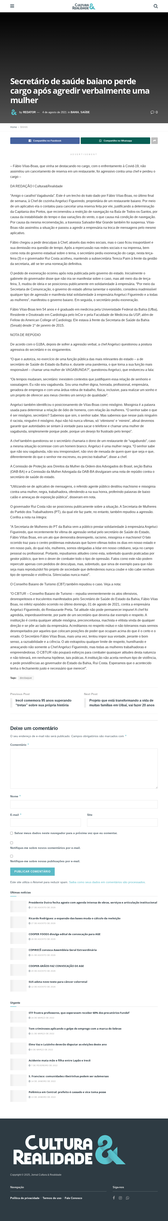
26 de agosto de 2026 (43, 939)
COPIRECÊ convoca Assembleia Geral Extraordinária (63, 950)
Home (13, 127)
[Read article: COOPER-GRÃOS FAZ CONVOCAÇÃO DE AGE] (18, 970)
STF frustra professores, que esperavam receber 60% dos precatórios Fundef (79, 1013)
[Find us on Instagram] (120, 1198)
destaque (26, 678)
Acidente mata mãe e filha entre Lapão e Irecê (60, 1060)
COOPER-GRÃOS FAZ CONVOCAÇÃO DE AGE (56, 966)
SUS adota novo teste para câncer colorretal (58, 982)
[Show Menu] (12, 6)
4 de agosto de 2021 (54, 112)
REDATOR (29, 112)
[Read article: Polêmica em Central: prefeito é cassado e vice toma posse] (18, 1096)
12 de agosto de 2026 (43, 987)
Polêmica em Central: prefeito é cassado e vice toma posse (67, 1092)
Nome (15, 796)
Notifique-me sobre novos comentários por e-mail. (45, 847)
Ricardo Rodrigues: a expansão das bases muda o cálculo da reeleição (74, 918)
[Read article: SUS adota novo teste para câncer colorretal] (18, 986)
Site (89, 814)
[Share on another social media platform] (154, 140)
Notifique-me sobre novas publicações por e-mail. (45, 861)
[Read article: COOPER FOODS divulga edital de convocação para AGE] (18, 938)
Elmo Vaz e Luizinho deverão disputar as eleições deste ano (68, 1044)
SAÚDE (85, 112)
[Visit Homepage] (84, 6)
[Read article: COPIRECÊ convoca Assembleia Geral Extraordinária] (18, 954)
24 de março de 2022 (42, 1018)
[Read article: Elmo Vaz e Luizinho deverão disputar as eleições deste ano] (18, 1048)
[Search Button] (156, 6)
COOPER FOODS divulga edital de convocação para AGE (64, 934)
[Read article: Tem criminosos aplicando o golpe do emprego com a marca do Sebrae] (18, 1032)
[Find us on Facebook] (114, 1198)
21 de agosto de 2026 (43, 955)
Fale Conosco (73, 1198)
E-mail (16, 815)
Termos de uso (52, 1198)
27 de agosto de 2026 (43, 907)
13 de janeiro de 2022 (43, 1097)
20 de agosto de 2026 (43, 971)
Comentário (19, 745)
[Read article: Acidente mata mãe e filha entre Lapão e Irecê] (18, 1064)
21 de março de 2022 (42, 1033)
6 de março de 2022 (42, 1049)
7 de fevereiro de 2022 (44, 1065)
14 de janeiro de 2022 (43, 1081)
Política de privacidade (24, 1198)
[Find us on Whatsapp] (127, 1198)
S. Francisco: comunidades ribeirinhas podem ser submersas (69, 1076)
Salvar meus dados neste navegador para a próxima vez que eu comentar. (65, 833)
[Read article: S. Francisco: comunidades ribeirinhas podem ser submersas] (18, 1080)
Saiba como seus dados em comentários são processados (107, 882)
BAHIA (75, 112)
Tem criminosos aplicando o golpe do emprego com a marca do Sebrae (75, 1028)
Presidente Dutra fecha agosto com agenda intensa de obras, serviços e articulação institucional (93, 902)
